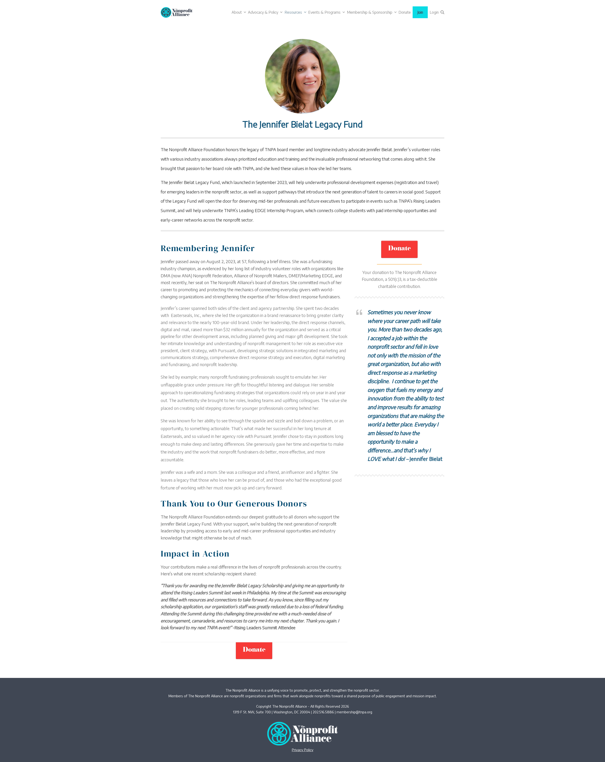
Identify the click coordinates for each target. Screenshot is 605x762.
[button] (442, 12)
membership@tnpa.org (354, 712)
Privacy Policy (302, 750)
